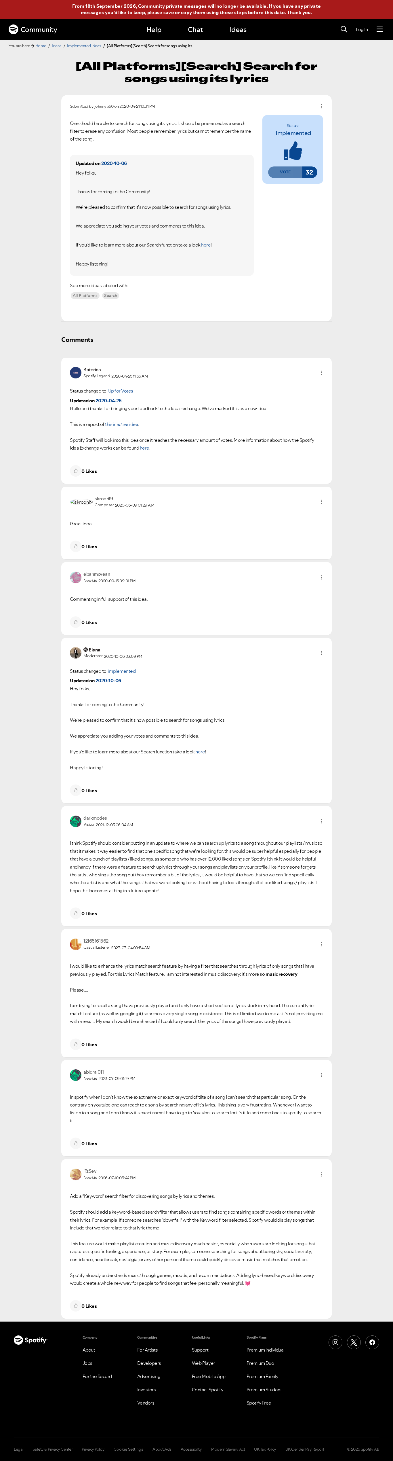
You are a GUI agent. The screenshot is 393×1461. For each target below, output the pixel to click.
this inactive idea (121, 424)
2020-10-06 (114, 163)
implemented (293, 133)
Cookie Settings (128, 1449)
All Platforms (85, 295)
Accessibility (191, 1449)
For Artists (147, 1350)
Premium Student (264, 1389)
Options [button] (321, 106)
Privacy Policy (93, 1449)
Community (39, 29)
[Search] (344, 29)
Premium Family (262, 1376)
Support (200, 1350)
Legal (18, 1449)
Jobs (87, 1363)
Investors (146, 1389)
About (89, 1350)
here (206, 245)
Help (153, 29)
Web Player (203, 1363)
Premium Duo (260, 1363)
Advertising (149, 1376)
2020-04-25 (109, 400)
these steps (233, 12)
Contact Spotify (208, 1389)
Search (110, 295)
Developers (149, 1363)
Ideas (238, 29)
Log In (362, 29)
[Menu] (379, 29)
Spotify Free (259, 1403)
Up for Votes (120, 391)
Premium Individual (266, 1350)
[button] (285, 172)
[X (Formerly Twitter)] (354, 1342)
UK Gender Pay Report (304, 1449)
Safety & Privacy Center (53, 1449)
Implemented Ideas (84, 46)
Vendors (145, 1403)
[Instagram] (335, 1342)
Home (40, 46)
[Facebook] (372, 1342)
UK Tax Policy (265, 1449)
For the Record (97, 1376)
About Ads (161, 1449)
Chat (195, 29)
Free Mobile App (209, 1376)
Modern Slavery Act (228, 1449)
